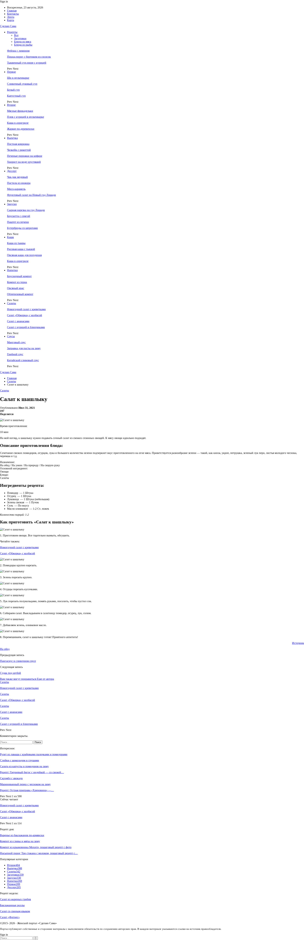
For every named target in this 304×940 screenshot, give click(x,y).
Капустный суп (16, 95)
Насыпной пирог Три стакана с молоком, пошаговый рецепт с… (39, 853)
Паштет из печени (18, 222)
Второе (11, 104)
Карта (10, 20)
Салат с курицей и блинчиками (26, 327)
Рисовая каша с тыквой (21, 249)
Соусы (11, 336)
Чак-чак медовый (17, 177)
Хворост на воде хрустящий (24, 161)
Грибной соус (15, 354)
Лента (10, 16)
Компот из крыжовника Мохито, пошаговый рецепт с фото (35, 847)
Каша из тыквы (16, 243)
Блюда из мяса (22, 41)
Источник (298, 643)
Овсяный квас (15, 288)
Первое (11, 71)
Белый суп (13, 89)
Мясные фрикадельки (20, 110)
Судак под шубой (10, 672)
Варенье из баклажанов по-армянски (22, 835)
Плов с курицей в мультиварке (25, 116)
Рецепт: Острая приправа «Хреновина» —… (27, 790)
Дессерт (12, 171)
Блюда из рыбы (23, 44)
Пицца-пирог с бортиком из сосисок (29, 56)
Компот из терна (17, 282)
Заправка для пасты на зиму (24, 348)
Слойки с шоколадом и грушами (19, 760)
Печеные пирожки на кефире (24, 155)
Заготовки (20, 38)
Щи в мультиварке (18, 77)
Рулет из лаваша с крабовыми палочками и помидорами (33, 754)
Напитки (12, 270)
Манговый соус (16, 342)
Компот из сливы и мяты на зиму (20, 841)
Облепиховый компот (20, 294)
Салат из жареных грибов (15, 899)
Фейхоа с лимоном (18, 50)
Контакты (13, 13)
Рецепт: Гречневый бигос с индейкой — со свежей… (32, 772)
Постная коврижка (18, 143)
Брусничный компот (19, 276)
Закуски (12, 204)
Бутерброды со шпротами (22, 228)
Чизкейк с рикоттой (19, 149)
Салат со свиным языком (15, 911)
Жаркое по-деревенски (20, 128)
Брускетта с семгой (18, 216)
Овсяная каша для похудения (24, 255)
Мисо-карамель (16, 188)
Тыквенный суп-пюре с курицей (26, 62)
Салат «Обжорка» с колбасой (24, 315)
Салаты (11, 303)
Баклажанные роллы (12, 905)
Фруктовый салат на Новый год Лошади (31, 194)
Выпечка (12, 137)
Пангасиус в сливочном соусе (18, 660)
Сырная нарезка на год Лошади (26, 210)
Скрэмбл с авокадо (11, 778)
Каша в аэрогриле (17, 122)
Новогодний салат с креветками (26, 309)
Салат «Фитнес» (10, 917)
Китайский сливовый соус (23, 360)
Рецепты (12, 32)
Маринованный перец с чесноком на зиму (25, 784)
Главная (12, 10)
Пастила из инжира (18, 182)
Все (16, 35)
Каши (10, 237)
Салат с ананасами (18, 321)
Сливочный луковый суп (22, 83)
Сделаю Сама (8, 26)
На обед (5, 649)
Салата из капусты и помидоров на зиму (24, 766)
